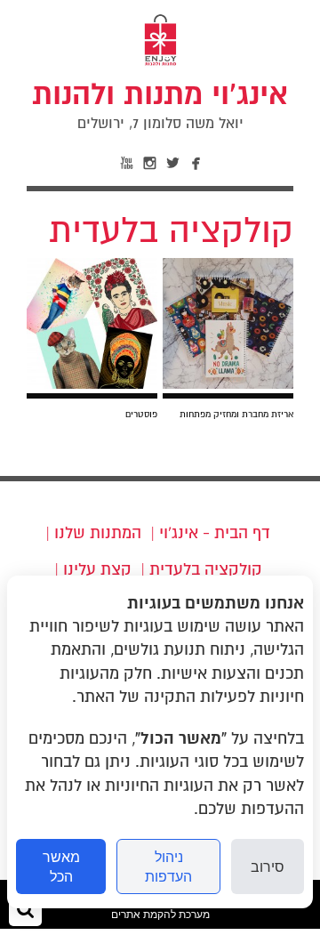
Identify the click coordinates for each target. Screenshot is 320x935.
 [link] (173, 164)
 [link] (127, 164)
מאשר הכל (61, 866)
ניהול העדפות (168, 866)
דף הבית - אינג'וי (214, 533)
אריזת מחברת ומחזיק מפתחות (236, 414)
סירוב (267, 866)
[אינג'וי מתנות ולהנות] (160, 64)
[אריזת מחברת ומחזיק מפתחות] (228, 383)
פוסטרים (141, 414)
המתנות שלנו (97, 533)
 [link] (196, 164)
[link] (160, 105)
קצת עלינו (97, 569)
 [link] (150, 164)
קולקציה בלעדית (205, 569)
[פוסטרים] (92, 383)
